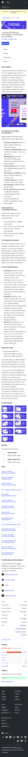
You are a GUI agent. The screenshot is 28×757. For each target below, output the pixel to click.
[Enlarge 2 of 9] (24, 407)
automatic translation (21, 628)
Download (5, 43)
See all (24, 666)
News (3, 694)
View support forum (7, 681)
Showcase (18, 691)
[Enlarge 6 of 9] (24, 422)
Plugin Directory (6, 7)
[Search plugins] (18, 17)
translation (23, 635)
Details (5, 49)
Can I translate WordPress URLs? (11, 524)
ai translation (23, 625)
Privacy (4, 699)
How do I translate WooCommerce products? (9, 500)
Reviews (5, 53)
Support (5, 61)
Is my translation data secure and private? (8, 553)
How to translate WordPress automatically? (9, 484)
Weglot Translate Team (10, 39)
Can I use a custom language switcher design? (9, 547)
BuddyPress (6, 726)
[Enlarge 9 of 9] (11, 437)
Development (7, 57)
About (3, 691)
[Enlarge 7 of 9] (11, 430)
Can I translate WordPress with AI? (12, 489)
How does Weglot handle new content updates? (9, 541)
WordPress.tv (6, 713)
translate (24, 631)
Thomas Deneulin (10, 579)
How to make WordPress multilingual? (8, 512)
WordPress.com (7, 718)
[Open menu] (25, 2)
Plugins (17, 696)
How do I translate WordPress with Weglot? (9, 472)
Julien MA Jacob (9, 590)
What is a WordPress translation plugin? (8, 478)
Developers (5, 710)
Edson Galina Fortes (10, 595)
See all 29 (24, 622)
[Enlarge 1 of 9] (11, 407)
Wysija (6, 585)
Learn (3, 704)
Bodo (6, 733)
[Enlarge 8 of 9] (24, 430)
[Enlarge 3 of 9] (11, 415)
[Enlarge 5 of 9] (11, 422)
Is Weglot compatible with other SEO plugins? (8, 535)
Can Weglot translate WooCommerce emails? (8, 506)
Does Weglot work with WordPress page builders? (9, 529)
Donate (18, 710)
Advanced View (6, 639)
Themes (17, 694)
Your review (5, 666)
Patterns (17, 699)
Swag (17, 713)
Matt (4, 720)
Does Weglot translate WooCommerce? (9, 494)
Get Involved (18, 704)
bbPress (5, 723)
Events (17, 707)
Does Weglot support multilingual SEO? (8, 518)
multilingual (18, 631)
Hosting (4, 696)
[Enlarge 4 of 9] (24, 415)
